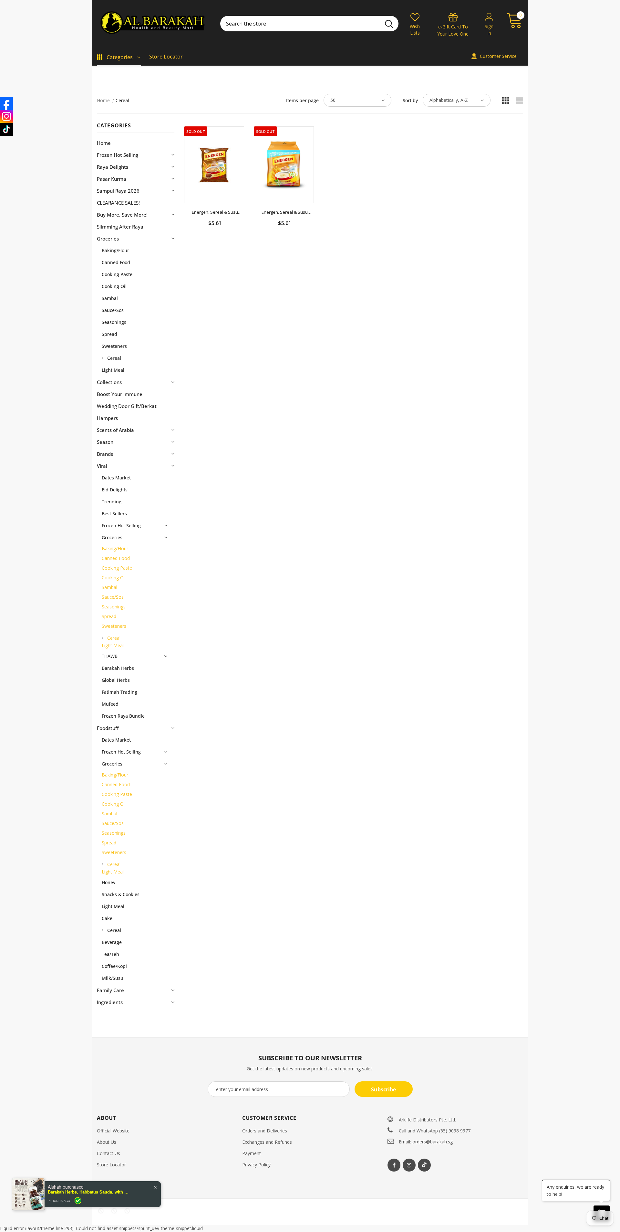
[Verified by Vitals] (78, 1200)
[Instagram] (409, 1165)
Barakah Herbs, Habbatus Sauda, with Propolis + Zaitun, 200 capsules (88, 1192)
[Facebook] (394, 1165)
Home (103, 100)
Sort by (410, 100)
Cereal (122, 100)
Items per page (302, 100)
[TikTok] (6, 129)
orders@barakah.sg (432, 1142)
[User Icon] (489, 16)
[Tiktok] (424, 1165)
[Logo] (154, 23)
